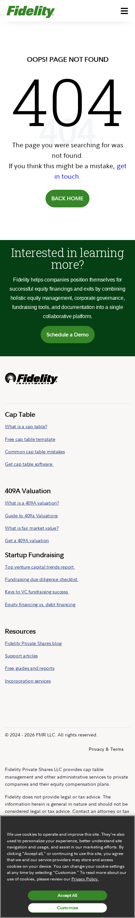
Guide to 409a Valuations (31, 515)
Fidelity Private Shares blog (33, 643)
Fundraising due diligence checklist (41, 579)
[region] (67, 866)
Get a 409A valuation (27, 540)
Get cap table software (29, 464)
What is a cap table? (26, 426)
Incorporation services (28, 681)
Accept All (67, 895)
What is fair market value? (32, 528)
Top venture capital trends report (40, 567)
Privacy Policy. (85, 878)
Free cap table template (30, 439)
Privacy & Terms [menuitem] (106, 749)
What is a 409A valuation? (32, 503)
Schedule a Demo (68, 334)
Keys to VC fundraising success (37, 591)
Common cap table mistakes (35, 451)
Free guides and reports (29, 668)
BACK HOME (67, 198)
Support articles (21, 655)
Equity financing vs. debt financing (40, 604)
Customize (67, 907)
